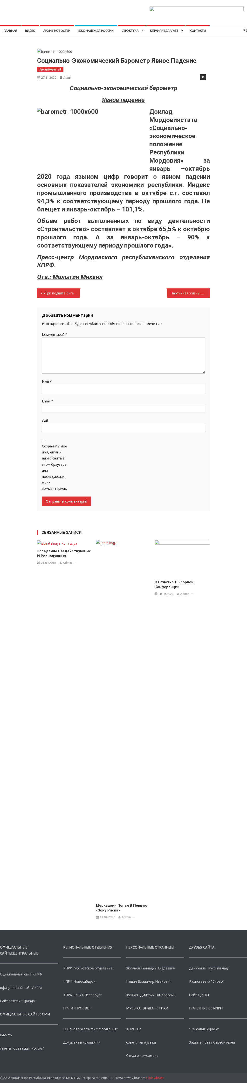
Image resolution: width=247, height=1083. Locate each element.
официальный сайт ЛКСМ (21, 987)
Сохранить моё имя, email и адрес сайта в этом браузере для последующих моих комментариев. (54, 467)
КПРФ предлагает (164, 30)
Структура (130, 30)
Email (47, 401)
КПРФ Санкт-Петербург (82, 995)
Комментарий (55, 334)
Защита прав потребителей (212, 1042)
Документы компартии (82, 1042)
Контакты (198, 30)
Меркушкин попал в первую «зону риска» (121, 907)
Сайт (46, 420)
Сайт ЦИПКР (199, 995)
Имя (47, 381)
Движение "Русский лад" (209, 968)
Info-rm (6, 1035)
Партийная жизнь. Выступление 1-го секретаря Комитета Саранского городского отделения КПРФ (190, 293)
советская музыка (141, 1042)
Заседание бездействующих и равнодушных (64, 553)
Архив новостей (56, 30)
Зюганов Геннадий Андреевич (150, 968)
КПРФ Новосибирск (79, 981)
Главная (10, 30)
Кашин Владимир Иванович (149, 981)
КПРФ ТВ (133, 1029)
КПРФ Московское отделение (87, 968)
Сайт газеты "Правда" (18, 1001)
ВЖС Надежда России (96, 30)
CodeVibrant (155, 1078)
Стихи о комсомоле (142, 1055)
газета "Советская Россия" (22, 1048)
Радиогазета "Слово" (206, 981)
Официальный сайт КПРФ (21, 974)
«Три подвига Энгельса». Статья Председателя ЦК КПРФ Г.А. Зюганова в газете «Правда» (61, 293)
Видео (30, 30)
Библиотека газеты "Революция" (90, 1029)
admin (68, 77)
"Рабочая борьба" (204, 1029)
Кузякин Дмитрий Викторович (151, 995)
